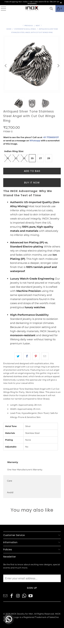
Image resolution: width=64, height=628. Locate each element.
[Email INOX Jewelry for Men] (5, 595)
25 (32, 158)
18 (7, 158)
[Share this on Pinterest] (36, 356)
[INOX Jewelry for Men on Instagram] (18, 595)
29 (48, 158)
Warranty (12, 462)
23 (24, 158)
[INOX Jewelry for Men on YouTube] (31, 595)
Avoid (10, 492)
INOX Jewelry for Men (22, 613)
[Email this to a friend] (44, 356)
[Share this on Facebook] (27, 356)
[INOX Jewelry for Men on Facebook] (12, 595)
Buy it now (32, 182)
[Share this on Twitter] (18, 356)
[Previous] (6, 65)
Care (9, 480)
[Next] (58, 65)
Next (38, 25)
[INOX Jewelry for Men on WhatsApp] (24, 595)
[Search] (51, 8)
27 (40, 158)
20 (16, 158)
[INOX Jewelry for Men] (32, 8)
